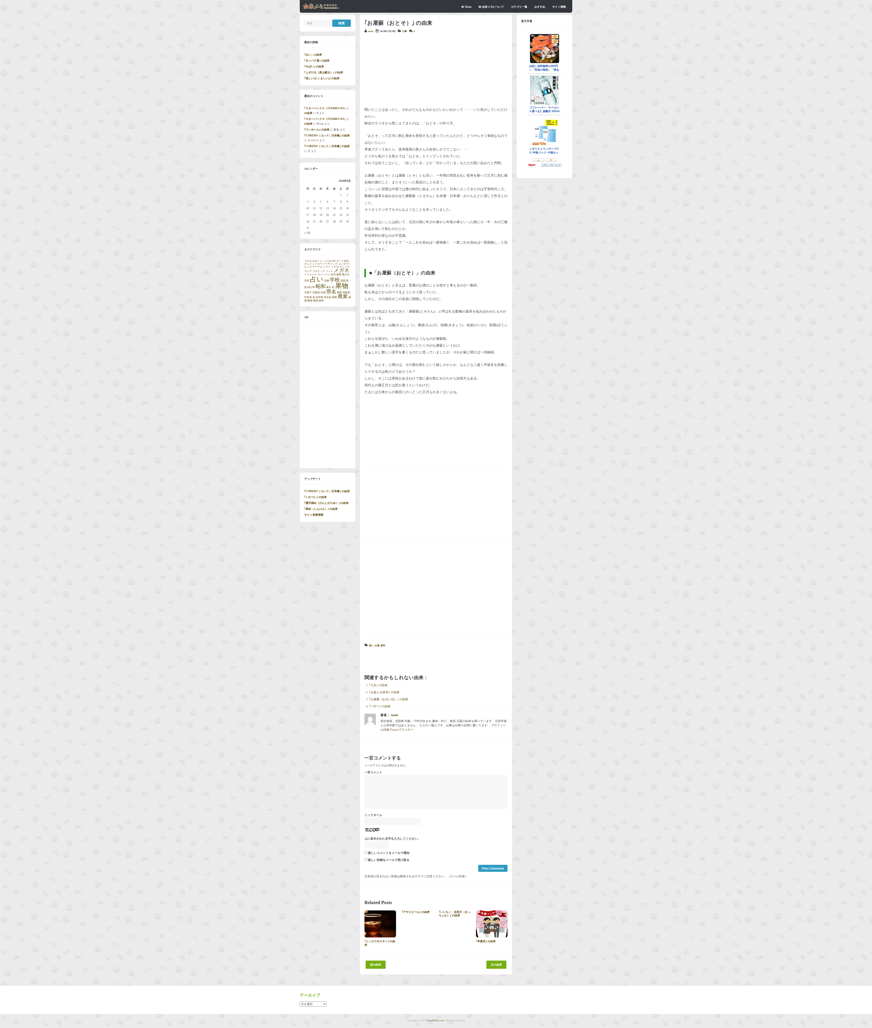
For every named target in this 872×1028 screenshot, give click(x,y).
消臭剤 (316, 292)
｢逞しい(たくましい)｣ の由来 (321, 78)
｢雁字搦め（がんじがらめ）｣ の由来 (326, 503)
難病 (315, 300)
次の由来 (496, 964)
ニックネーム (373, 815)
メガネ (341, 270)
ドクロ (335, 267)
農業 (343, 296)
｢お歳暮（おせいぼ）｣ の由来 (388, 699)
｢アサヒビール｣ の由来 (416, 912)
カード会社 (342, 261)
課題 (334, 297)
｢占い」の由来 (313, 54)
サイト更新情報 (313, 514)
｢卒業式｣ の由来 (486, 941)
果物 (341, 285)
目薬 (323, 292)
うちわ (308, 261)
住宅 (333, 274)
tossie (370, 31)
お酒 (377, 645)
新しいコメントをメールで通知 (388, 853)
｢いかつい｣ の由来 (315, 497)
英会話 (327, 297)
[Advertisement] (436, 70)
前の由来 (375, 964)
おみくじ (317, 261)
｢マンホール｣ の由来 (316, 129)
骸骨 (321, 300)
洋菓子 (308, 292)
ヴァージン (323, 274)
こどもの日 (329, 261)
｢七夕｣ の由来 (378, 685)
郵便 (309, 300)
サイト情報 (559, 6)
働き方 (345, 274)
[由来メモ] (321, 8)
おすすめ (539, 6)
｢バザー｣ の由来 (380, 706)
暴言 (328, 287)
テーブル (317, 267)
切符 (306, 280)
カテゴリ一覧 (519, 6)
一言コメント (373, 772)
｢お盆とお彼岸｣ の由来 (384, 692)
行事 (404, 31)
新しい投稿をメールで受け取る (388, 860)
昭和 (321, 286)
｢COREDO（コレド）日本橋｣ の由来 (327, 135)
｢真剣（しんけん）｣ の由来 (321, 508)
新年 (383, 645)
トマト (327, 267)
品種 (326, 280)
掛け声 (311, 287)
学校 (335, 280)
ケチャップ (331, 264)
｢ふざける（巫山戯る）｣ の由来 (323, 72)
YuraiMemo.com (435, 1020)
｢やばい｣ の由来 (314, 66)
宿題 (342, 280)
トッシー (313, 140)
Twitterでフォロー (401, 729)
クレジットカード (314, 264)
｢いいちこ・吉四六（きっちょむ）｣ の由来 (454, 913)
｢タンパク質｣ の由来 (316, 60)
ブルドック (318, 271)
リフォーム (310, 274)
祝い (371, 645)
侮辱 (338, 274)
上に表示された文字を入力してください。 (392, 838)
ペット (329, 271)
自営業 (319, 297)
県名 (331, 291)
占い (316, 279)
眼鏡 (339, 292)
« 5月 (307, 232)
